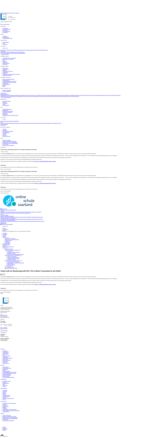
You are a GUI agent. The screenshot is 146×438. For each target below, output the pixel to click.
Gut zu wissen (5, 229)
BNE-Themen (11, 53)
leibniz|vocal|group (6, 63)
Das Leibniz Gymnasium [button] (4, 24)
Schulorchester (5, 72)
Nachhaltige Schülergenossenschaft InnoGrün (34, 217)
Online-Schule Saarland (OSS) (24, 213)
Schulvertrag (5, 44)
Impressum (5, 428)
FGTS (4, 43)
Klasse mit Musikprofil (7, 90)
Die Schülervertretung (7, 101)
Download (5, 135)
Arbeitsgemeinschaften (4, 94)
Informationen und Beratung (8, 111)
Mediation (4, 70)
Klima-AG (33, 95)
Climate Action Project (22, 217)
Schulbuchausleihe (6, 132)
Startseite (4, 228)
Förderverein (5, 103)
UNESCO (2, 413)
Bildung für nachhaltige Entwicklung (9, 141)
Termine (4, 134)
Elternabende (5, 114)
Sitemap (4, 430)
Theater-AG (5, 73)
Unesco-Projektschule (7, 140)
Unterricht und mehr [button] (5, 54)
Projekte (4, 85)
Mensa (4, 86)
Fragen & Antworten (6, 136)
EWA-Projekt (3, 217)
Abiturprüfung (7, 242)
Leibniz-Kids (5, 64)
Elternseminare (5, 83)
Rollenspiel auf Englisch (7, 75)
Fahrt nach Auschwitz (40, 221)
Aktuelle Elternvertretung (7, 109)
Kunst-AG (5, 61)
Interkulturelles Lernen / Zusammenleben (10, 142)
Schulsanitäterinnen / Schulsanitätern (9, 58)
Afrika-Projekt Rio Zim (38, 219)
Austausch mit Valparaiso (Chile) (28, 219)
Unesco (1, 214)
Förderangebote (3, 93)
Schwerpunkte (3, 52)
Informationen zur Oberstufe (8, 131)
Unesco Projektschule (7, 29)
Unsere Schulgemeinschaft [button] (6, 97)
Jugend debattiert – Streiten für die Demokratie (21, 221)
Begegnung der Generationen (8, 59)
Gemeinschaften (3, 379)
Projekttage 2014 (3, 223)
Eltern (1, 122)
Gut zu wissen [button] (3, 125)
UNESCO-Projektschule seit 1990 (12, 52)
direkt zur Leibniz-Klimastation (8, 145)
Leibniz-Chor (5, 62)
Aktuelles (4, 129)
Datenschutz (5, 429)
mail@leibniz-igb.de (4, 330)
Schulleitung (5, 36)
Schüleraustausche (6, 80)
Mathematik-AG (6, 69)
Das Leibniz (2, 348)
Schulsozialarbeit (6, 37)
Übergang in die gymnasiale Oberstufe (12, 239)
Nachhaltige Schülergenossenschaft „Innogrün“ (11, 74)
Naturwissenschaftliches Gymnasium (9, 82)
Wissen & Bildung (3, 388)
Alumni (4, 104)
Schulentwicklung (22, 53)
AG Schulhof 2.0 (38, 95)
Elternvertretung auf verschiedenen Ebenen (10, 115)
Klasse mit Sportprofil (7, 91)
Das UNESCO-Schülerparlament (6, 221)
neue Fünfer (5, 130)
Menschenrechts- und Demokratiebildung (10, 143)
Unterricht (2, 365)
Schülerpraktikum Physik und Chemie (9, 81)
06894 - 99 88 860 (3, 327)
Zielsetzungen (5, 32)
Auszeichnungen (21, 52)
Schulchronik (5, 30)
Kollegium (5, 102)
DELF (4, 60)
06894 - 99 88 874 (3, 315)
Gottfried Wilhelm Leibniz (7, 38)
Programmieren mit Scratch (8, 71)
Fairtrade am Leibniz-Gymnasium (12, 217)
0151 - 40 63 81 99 (3, 316)
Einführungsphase (8, 240)
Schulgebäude (5, 28)
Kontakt (4, 427)
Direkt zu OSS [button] (4, 208)
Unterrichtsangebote (6, 84)
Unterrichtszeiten (6, 42)
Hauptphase (7, 241)
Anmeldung (5, 133)
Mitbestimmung (5, 110)
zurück (1, 293)
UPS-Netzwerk (5, 144)
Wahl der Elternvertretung (7, 112)
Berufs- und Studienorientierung (8, 79)
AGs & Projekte (3, 401)
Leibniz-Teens (5, 68)
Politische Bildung (33, 221)
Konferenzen (5, 113)
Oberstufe (5, 237)
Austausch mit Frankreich (5, 219)
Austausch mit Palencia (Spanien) (16, 219)
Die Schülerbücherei (6, 31)
